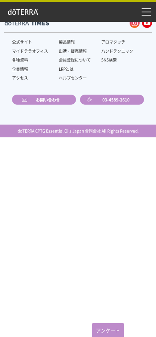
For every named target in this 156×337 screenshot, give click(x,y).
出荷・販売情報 (73, 51)
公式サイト (22, 42)
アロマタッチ (113, 42)
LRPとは (66, 69)
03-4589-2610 (116, 100)
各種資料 (20, 60)
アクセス (20, 78)
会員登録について (75, 60)
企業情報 (20, 69)
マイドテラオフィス (30, 51)
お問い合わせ (48, 100)
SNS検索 (109, 60)
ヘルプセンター (73, 78)
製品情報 (67, 42)
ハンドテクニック (117, 51)
